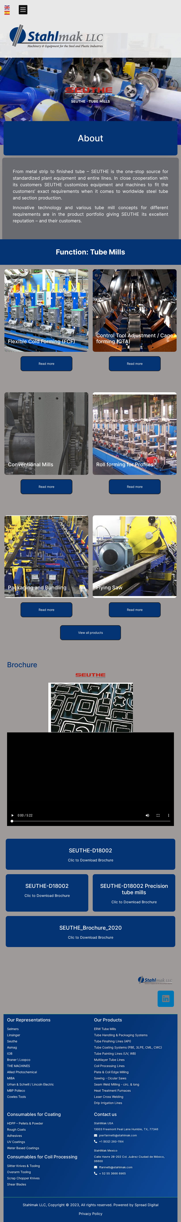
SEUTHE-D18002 (90, 850)
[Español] (7, 12)
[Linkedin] (166, 999)
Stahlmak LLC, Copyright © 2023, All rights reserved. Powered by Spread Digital (90, 1205)
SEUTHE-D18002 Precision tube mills (134, 889)
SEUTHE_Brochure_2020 (90, 928)
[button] (23, 9)
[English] (7, 7)
